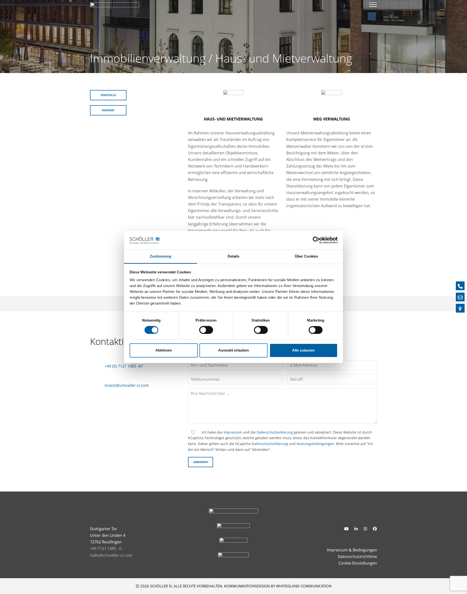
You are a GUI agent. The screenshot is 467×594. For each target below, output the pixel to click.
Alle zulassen (303, 350)
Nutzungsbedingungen (315, 443)
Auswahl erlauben (233, 350)
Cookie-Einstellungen (358, 563)
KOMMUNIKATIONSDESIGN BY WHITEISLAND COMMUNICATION (278, 586)
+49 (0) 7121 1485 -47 (124, 366)
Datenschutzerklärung (275, 432)
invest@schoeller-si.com (127, 385)
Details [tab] (234, 256)
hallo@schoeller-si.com (111, 555)
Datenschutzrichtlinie (357, 556)
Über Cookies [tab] (306, 256)
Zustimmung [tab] (160, 256)
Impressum (233, 432)
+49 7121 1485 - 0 (105, 548)
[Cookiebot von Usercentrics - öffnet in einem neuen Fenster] (316, 240)
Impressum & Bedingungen (352, 550)
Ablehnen (163, 350)
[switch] (206, 330)
